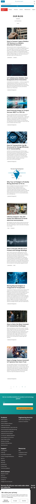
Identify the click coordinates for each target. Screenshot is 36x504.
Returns (2, 458)
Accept (15, 501)
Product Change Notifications (7, 456)
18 (22, 386)
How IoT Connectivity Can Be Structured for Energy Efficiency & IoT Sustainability (17, 147)
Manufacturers (27, 9)
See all (18, 23)
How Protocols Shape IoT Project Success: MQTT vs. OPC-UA (18, 111)
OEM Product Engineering (24, 419)
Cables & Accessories (5, 425)
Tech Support (4, 450)
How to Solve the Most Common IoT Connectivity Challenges (18, 325)
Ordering (3, 452)
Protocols (16, 9)
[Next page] (25, 386)
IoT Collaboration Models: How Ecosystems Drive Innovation (17, 79)
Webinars (21, 456)
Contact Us (3, 479)
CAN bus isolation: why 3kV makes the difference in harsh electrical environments (17, 218)
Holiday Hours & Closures (6, 481)
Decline (24, 501)
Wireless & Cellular (5, 441)
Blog (20, 450)
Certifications (4, 477)
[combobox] (17, 4)
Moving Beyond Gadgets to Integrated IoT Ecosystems (16, 286)
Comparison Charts (23, 452)
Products (10, 9)
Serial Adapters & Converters (7, 437)
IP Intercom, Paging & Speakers (8, 435)
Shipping (3, 460)
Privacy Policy (4, 466)
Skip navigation (3, 0)
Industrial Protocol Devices (7, 433)
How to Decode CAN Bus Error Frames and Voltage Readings (17, 249)
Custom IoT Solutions (23, 421)
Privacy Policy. (10, 497)
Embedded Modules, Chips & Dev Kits (9, 427)
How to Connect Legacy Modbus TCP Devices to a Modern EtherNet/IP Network (17, 43)
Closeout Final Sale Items (6, 443)
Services (21, 9)
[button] (34, 4)
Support (33, 9)
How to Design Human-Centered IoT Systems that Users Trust (18, 361)
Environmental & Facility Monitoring (9, 429)
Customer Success (23, 454)
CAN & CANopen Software (6, 423)
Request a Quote (4, 9)
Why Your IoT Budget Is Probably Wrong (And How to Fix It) (18, 183)
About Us (3, 475)
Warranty (3, 462)
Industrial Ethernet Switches (7, 431)
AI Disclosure (4, 464)
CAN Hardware (4, 421)
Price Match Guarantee (6, 454)
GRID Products (4, 419)
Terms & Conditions (5, 468)
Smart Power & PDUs (5, 439)
